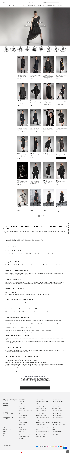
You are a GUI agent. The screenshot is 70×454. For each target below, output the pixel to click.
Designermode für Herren (56, 399)
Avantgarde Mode (22, 403)
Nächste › (44, 215)
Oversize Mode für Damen (40, 424)
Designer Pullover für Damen (41, 415)
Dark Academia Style (23, 440)
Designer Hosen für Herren (57, 403)
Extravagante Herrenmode (57, 420)
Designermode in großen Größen (25, 434)
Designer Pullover (22, 413)
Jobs (3, 435)
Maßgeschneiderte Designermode (25, 433)
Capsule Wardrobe (22, 438)
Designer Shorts (22, 406)
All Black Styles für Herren (57, 431)
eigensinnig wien (8, 445)
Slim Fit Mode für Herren (56, 422)
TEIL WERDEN (35, 387)
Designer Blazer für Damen (41, 406)
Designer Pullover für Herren (57, 415)
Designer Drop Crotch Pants (24, 420)
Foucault (37, 359)
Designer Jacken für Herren (57, 406)
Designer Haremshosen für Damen (42, 401)
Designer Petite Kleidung (24, 436)
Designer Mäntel (22, 417)
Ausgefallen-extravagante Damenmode (43, 422)
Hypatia (47, 282)
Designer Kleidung (22, 424)
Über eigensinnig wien (6, 420)
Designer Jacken (22, 408)
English (7, 2)
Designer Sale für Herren (56, 434)
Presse (4, 433)
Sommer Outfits (22, 399)
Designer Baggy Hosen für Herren (58, 401)
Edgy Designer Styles (23, 427)
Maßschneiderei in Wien (7, 429)
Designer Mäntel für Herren (57, 410)
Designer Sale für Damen (40, 436)
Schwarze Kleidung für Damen (41, 434)
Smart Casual (21, 431)
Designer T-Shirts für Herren (57, 417)
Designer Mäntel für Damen (41, 410)
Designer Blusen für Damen (41, 413)
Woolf (47, 291)
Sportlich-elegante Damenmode (41, 420)
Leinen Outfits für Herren (57, 433)
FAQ (3, 437)
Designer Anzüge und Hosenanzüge (25, 410)
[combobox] (27, 452)
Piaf (45, 311)
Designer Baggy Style (23, 429)
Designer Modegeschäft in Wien (8, 427)
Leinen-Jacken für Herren (56, 408)
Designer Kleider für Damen (41, 408)
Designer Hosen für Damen (41, 403)
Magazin (4, 431)
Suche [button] (45, 2)
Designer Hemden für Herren (57, 413)
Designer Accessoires (23, 422)
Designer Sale (21, 401)
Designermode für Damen (40, 399)
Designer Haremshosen (23, 415)
